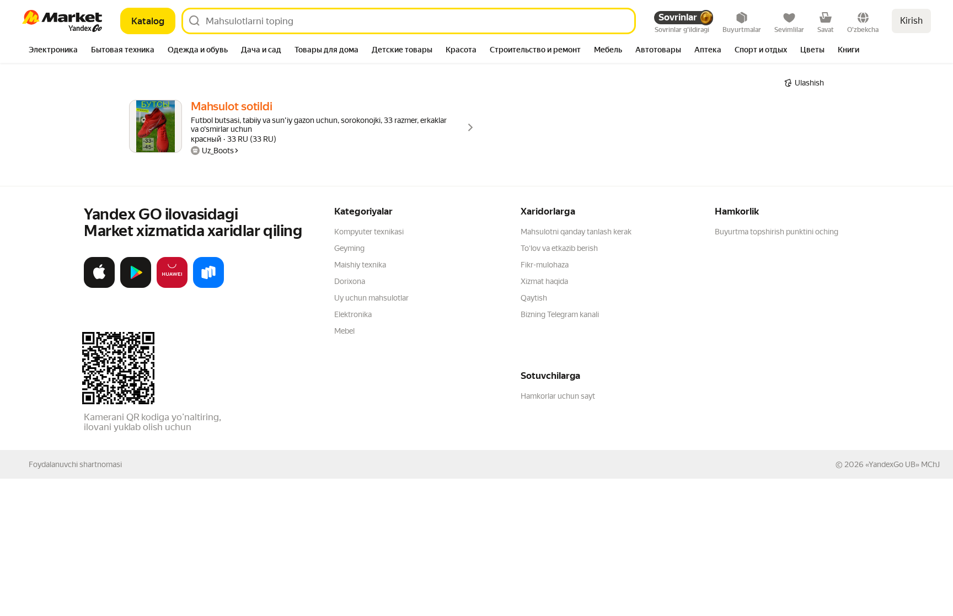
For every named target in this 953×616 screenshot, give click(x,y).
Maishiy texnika (360, 264)
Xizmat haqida (544, 281)
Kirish (911, 20)
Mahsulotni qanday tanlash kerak (576, 231)
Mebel (344, 330)
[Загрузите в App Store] (99, 286)
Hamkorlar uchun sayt (558, 396)
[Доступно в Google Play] (135, 286)
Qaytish (534, 297)
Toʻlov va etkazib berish (559, 248)
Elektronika (353, 314)
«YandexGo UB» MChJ (902, 464)
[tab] (53, 51)
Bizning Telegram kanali (560, 314)
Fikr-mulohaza (545, 264)
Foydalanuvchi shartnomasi (75, 464)
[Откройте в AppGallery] (172, 286)
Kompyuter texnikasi (369, 231)
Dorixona (349, 281)
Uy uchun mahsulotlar (371, 297)
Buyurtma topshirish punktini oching (776, 231)
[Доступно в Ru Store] (208, 286)
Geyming (349, 248)
